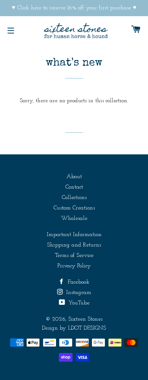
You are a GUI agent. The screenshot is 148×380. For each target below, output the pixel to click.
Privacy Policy (74, 266)
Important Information (74, 235)
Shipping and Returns (74, 245)
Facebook (77, 282)
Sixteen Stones (85, 319)
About (74, 177)
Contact (74, 187)
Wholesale (74, 218)
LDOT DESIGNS (87, 328)
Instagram (77, 292)
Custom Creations (74, 208)
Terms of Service (74, 255)
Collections (74, 197)
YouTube (77, 303)
